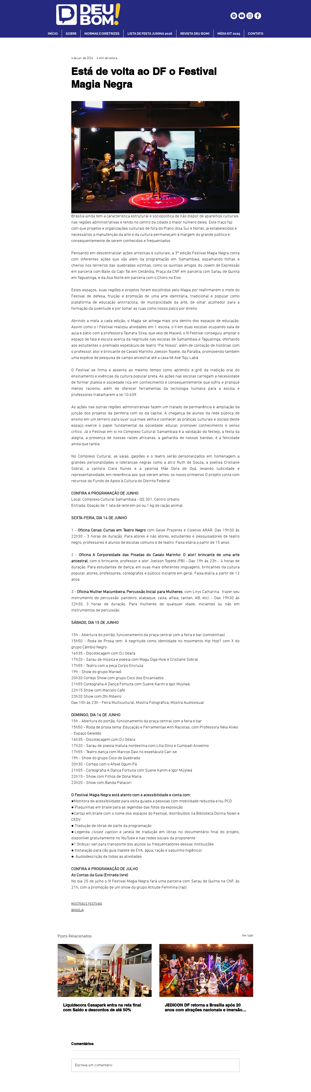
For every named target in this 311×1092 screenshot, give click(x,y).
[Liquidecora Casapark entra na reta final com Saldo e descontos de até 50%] (105, 970)
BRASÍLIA (77, 910)
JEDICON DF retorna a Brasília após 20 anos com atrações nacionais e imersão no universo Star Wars (203, 1007)
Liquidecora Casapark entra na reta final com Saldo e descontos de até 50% (102, 1007)
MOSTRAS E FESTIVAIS (86, 904)
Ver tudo (247, 936)
